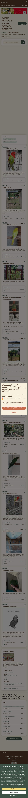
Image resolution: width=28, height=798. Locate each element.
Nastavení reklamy (5, 784)
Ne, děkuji (14, 412)
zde (14, 403)
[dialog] (14, 781)
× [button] (26, 765)
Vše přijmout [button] (14, 789)
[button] (14, 795)
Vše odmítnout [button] (14, 792)
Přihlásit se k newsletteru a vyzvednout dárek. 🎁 (14, 408)
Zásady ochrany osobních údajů (15, 785)
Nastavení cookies (5, 785)
